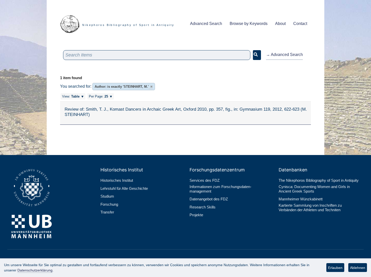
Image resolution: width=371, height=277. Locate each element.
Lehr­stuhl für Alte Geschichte (124, 188)
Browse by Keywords (249, 23)
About (280, 23)
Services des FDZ (205, 180)
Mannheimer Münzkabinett (301, 199)
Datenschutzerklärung (34, 270)
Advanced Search (206, 23)
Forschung (109, 204)
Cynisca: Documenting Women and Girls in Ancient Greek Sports (314, 188)
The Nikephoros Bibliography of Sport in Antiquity (319, 180)
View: (71, 96)
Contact (300, 23)
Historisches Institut (116, 180)
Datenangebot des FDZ (209, 199)
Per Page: (98, 96)
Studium (107, 196)
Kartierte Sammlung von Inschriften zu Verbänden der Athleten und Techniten (310, 207)
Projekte (196, 215)
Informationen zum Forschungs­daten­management (220, 188)
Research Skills (203, 207)
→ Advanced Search (284, 54)
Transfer (107, 212)
